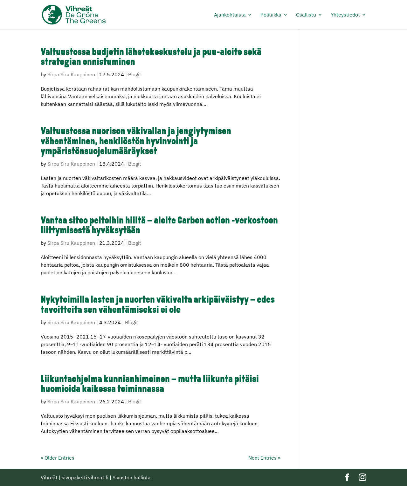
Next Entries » (264, 458)
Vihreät (49, 477)
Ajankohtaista (230, 15)
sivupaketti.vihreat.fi (85, 477)
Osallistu (306, 15)
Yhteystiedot (345, 15)
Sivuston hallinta (132, 477)
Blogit (134, 74)
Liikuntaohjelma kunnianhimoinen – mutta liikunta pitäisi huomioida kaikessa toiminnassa (150, 384)
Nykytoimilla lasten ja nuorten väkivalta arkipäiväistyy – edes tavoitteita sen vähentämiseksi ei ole (158, 305)
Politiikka (270, 15)
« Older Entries (57, 458)
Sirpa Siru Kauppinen (71, 74)
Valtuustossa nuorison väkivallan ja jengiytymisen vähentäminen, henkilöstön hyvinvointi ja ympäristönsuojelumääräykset (136, 141)
